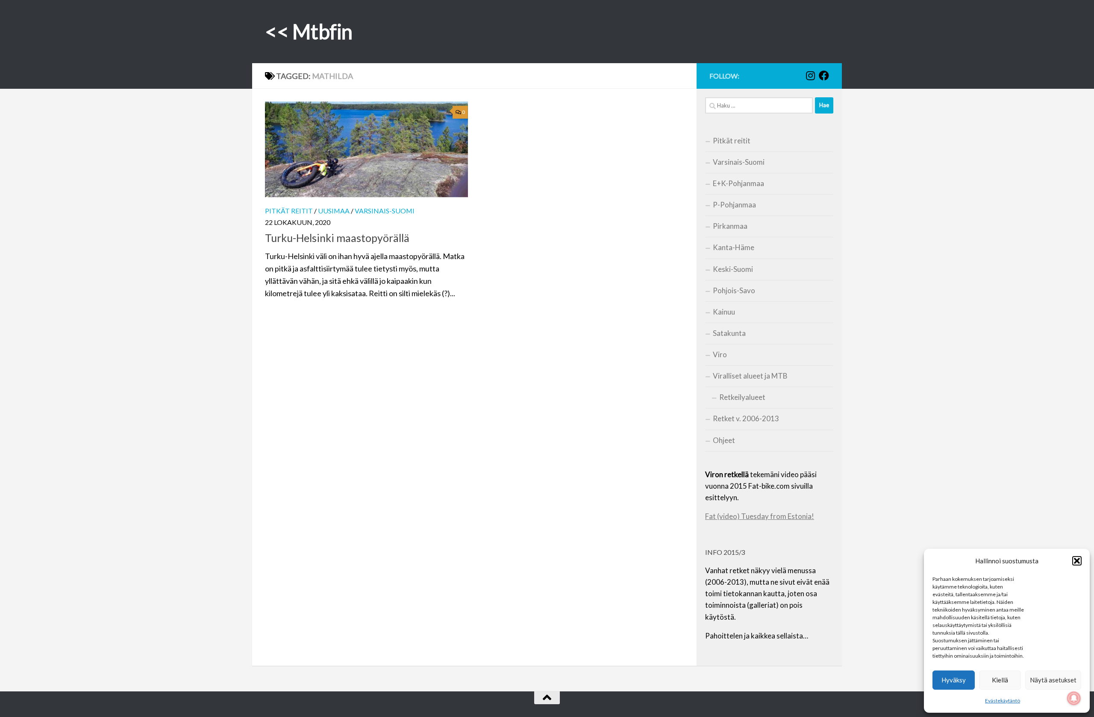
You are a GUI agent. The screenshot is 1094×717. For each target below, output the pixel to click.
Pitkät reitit (289, 211)
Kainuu (724, 311)
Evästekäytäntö (1002, 700)
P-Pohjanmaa (734, 204)
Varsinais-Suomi (385, 211)
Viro (720, 354)
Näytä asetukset (1053, 680)
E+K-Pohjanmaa (738, 183)
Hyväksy (953, 680)
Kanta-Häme (733, 247)
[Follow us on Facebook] (824, 75)
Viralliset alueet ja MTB (750, 375)
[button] (1077, 561)
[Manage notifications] (1074, 698)
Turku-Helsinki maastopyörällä (337, 237)
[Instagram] (810, 75)
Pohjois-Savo (734, 290)
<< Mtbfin (309, 31)
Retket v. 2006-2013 (746, 418)
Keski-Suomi (733, 269)
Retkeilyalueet (742, 397)
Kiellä (1000, 680)
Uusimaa (334, 211)
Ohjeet (724, 440)
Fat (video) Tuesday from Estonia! (759, 516)
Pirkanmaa (730, 226)
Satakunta (729, 333)
